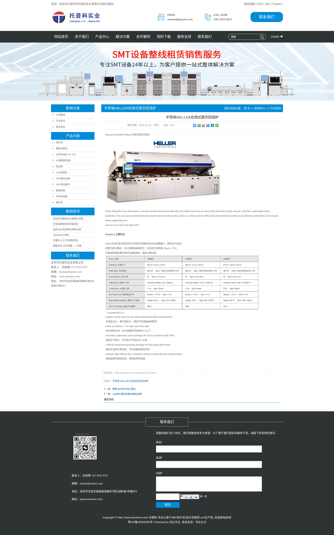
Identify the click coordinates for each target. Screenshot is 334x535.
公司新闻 (60, 115)
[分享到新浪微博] (203, 125)
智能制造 (60, 190)
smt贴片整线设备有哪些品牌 (127, 394)
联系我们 (266, 17)
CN (273, 36)
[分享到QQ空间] (199, 125)
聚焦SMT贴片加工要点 (124, 389)
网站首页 (61, 37)
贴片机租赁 (193, 517)
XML (267, 3)
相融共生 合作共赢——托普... (68, 245)
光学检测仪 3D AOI (66, 154)
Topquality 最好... (62, 235)
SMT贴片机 (178, 517)
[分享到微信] (217, 125)
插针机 (59, 202)
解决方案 (123, 37)
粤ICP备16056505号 (140, 522)
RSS (259, 3)
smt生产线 (206, 517)
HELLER (124, 381)
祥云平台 (175, 522)
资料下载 (164, 37)
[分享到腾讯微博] (208, 125)
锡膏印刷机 (61, 148)
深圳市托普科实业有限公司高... (69, 218)
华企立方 (200, 522)
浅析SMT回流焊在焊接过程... (68, 229)
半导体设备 (61, 196)
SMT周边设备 (63, 178)
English (277, 3)
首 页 (247, 108)
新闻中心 (260, 108)
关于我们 (82, 37)
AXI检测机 (61, 172)
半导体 (115, 381)
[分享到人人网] (212, 125)
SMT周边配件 (63, 184)
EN (277, 36)
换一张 (203, 496)
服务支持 (184, 37)
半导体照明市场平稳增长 (65, 224)
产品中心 (102, 37)
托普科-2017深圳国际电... (66, 240)
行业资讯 (60, 121)
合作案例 (143, 37)
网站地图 (249, 3)
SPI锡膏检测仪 (63, 160)
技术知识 (60, 127)
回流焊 (59, 166)
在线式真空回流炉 (139, 381)
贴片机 (59, 142)
